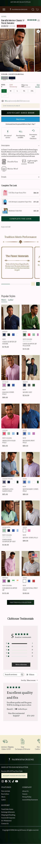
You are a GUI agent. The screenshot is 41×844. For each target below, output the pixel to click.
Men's (3, 300)
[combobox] (29, 680)
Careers (24, 794)
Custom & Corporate (8, 818)
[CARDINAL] (33, 581)
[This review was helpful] (28, 715)
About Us (25, 791)
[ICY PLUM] (38, 334)
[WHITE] (18, 334)
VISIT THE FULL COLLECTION (20, 602)
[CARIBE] (29, 530)
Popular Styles (8, 296)
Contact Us (5, 823)
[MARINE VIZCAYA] (4, 482)
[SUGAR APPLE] (33, 334)
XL (24, 91)
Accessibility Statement (30, 800)
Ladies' (10, 300)
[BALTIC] (13, 334)
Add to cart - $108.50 (20, 113)
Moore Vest (27, 392)
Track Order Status (7, 809)
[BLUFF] (13, 433)
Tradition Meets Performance (20, 237)
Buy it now (20, 119)
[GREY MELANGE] (29, 385)
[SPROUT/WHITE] (13, 581)
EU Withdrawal (6, 821)
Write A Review (21, 664)
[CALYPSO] (29, 334)
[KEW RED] (4, 581)
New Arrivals (5, 791)
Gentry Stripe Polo (30, 537)
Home (3, 16)
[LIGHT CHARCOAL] (4, 78)
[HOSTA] (24, 334)
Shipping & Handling (8, 815)
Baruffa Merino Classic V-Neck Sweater (13, 21)
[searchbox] (11, 674)
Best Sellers (5, 794)
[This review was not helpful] (32, 715)
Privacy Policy (26, 797)
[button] (37, 9)
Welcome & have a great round (20, 2)
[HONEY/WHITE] (18, 581)
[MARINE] (4, 334)
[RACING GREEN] (8, 334)
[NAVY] (12, 78)
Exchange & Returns (8, 812)
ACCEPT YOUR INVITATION (14, 776)
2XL (32, 91)
